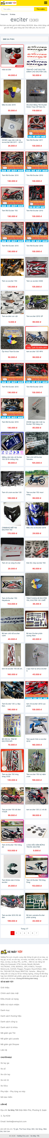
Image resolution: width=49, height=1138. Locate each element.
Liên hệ (4, 1050)
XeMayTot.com (23, 1136)
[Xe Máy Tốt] (12, 952)
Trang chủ (4, 14)
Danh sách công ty (9, 1021)
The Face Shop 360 (26, 1129)
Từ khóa (12, 14)
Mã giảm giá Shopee (10, 1044)
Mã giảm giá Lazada (10, 1038)
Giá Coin (6, 1131)
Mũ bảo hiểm (6, 1097)
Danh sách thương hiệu (11, 1016)
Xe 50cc (4, 1086)
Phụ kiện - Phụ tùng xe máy (13, 1091)
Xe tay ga (5, 1063)
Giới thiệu (5, 987)
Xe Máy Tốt (34, 1136)
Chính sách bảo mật (10, 993)
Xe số (3, 1068)
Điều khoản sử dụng (10, 999)
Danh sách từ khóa (9, 1027)
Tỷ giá (15, 1129)
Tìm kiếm (41, 9)
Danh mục (5, 1010)
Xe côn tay (5, 1074)
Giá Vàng (38, 1129)
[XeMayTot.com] (12, 3)
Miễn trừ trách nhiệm (10, 1004)
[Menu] (45, 2)
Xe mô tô (5, 1080)
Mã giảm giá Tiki (8, 1033)
